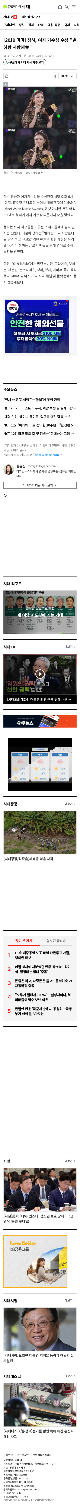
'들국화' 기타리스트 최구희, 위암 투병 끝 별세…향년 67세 (40, 408)
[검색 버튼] (66, 6)
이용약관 (8, 1454)
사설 (6, 1161)
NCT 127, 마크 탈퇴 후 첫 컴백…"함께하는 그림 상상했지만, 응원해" (40, 433)
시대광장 (10, 803)
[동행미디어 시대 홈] (16, 7)
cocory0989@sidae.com (42, 465)
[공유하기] (60, 7)
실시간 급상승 (56, 940)
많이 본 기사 (23, 940)
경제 (31, 24)
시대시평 (10, 1300)
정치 (22, 24)
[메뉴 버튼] (74, 7)
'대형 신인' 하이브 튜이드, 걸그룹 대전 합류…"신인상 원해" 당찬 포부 (40, 416)
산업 (41, 24)
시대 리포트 (12, 583)
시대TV (9, 646)
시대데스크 (12, 1376)
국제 (67, 24)
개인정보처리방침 (42, 1454)
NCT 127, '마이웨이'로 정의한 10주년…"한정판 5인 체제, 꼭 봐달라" (40, 425)
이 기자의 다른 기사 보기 (38, 485)
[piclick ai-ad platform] (22, 88)
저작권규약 (23, 1454)
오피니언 (9, 24)
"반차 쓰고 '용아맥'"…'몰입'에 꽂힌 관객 (31, 399)
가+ (73, 76)
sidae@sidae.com (47, 455)
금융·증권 (53, 24)
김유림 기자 (14, 56)
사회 (77, 24)
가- (55, 76)
